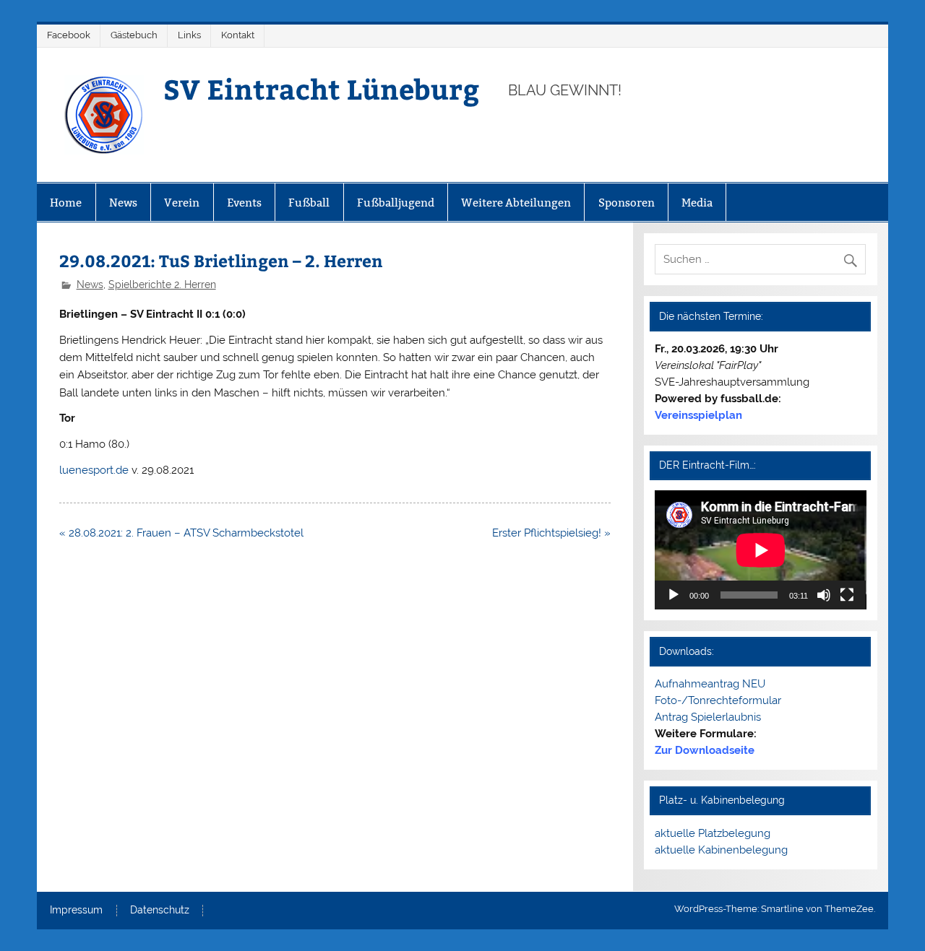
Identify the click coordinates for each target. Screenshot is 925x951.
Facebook (68, 35)
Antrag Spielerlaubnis (708, 717)
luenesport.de (94, 470)
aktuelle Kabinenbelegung (721, 849)
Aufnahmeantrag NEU (710, 683)
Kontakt (237, 35)
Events (244, 202)
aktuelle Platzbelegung (712, 833)
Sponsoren (626, 202)
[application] (760, 549)
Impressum (76, 911)
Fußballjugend (395, 202)
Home (66, 202)
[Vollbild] (847, 595)
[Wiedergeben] (673, 595)
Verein (181, 202)
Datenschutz (159, 911)
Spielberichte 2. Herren (162, 284)
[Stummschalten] (824, 595)
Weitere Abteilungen (516, 202)
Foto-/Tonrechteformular (718, 700)
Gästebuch (134, 35)
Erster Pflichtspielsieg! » (551, 532)
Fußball (309, 202)
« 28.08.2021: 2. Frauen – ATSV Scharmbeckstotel (181, 532)
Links (189, 35)
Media (697, 202)
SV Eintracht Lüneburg (321, 88)
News (123, 202)
